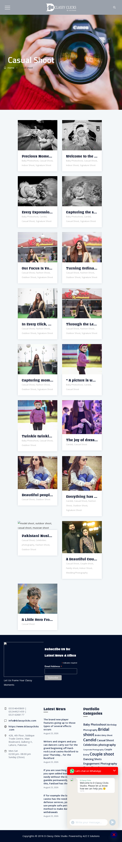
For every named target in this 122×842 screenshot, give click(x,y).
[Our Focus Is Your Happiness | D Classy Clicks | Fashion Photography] (33, 235)
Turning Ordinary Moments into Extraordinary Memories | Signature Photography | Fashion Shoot (82, 268)
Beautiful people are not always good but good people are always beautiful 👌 (37, 495)
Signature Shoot (43, 165)
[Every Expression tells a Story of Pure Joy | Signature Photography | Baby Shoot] (33, 179)
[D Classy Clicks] (61, 7)
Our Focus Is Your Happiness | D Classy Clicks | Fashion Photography (37, 268)
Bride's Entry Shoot (103, 735)
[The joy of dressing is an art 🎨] (78, 403)
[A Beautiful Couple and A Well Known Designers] (78, 524)
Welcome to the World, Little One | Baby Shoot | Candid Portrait (82, 156)
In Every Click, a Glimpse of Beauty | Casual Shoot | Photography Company (37, 324)
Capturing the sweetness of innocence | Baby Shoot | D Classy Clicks (82, 212)
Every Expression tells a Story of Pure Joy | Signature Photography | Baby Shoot (37, 212)
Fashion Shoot (43, 272)
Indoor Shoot (28, 165)
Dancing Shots (92, 759)
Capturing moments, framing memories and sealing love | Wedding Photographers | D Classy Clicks (37, 380)
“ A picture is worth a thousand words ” (82, 380)
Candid (43, 216)
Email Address (53, 666)
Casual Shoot (46, 160)
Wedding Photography (77, 572)
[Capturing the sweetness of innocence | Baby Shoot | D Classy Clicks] (78, 179)
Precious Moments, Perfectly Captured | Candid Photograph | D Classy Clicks (37, 156)
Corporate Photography (93, 750)
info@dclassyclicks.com (22, 720)
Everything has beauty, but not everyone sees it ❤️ (82, 496)
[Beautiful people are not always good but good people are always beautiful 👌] (33, 459)
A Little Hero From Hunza (37, 619)
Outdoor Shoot (29, 277)
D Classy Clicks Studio (56, 836)
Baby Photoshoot (30, 160)
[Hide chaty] (113, 834)
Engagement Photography (100, 763)
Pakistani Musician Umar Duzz (37, 536)
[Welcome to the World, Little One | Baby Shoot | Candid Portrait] (78, 123)
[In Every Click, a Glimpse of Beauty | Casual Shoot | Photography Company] (33, 291)
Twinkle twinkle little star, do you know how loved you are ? (37, 436)
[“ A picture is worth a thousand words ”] (78, 347)
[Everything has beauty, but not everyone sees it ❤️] (78, 459)
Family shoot (72, 568)
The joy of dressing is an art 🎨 (82, 440)
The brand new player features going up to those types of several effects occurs (59, 724)
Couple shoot (86, 563)
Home (10, 67)
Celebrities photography (99, 745)
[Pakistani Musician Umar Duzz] (33, 522)
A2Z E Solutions (91, 836)
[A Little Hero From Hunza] (33, 586)
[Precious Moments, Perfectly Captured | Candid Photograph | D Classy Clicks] (33, 123)
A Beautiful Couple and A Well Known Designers (82, 559)
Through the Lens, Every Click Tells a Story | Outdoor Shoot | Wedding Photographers (82, 324)
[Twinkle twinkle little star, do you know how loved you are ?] (33, 403)
